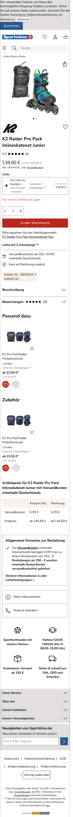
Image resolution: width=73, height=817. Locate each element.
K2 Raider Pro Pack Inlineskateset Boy (28, 237)
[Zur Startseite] (17, 37)
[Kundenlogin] (55, 37)
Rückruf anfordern (26, 610)
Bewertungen (24, 302)
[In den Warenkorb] (5, 384)
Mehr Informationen (27, 597)
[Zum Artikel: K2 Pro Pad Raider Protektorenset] (18, 336)
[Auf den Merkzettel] (65, 127)
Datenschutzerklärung (39, 759)
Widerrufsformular (53, 766)
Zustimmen (11, 26)
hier (48, 805)
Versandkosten (35, 167)
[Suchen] (15, 48)
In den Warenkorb (35, 222)
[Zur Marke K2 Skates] (10, 128)
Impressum (11, 759)
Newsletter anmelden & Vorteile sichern (29, 734)
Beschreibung (13, 289)
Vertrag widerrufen (37, 775)
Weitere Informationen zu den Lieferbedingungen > (26, 578)
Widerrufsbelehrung (21, 766)
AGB (63, 759)
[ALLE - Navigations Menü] (4, 48)
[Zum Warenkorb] (65, 37)
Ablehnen (23, 19)
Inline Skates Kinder (15, 56)
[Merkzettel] (44, 37)
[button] (64, 64)
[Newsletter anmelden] (64, 741)
